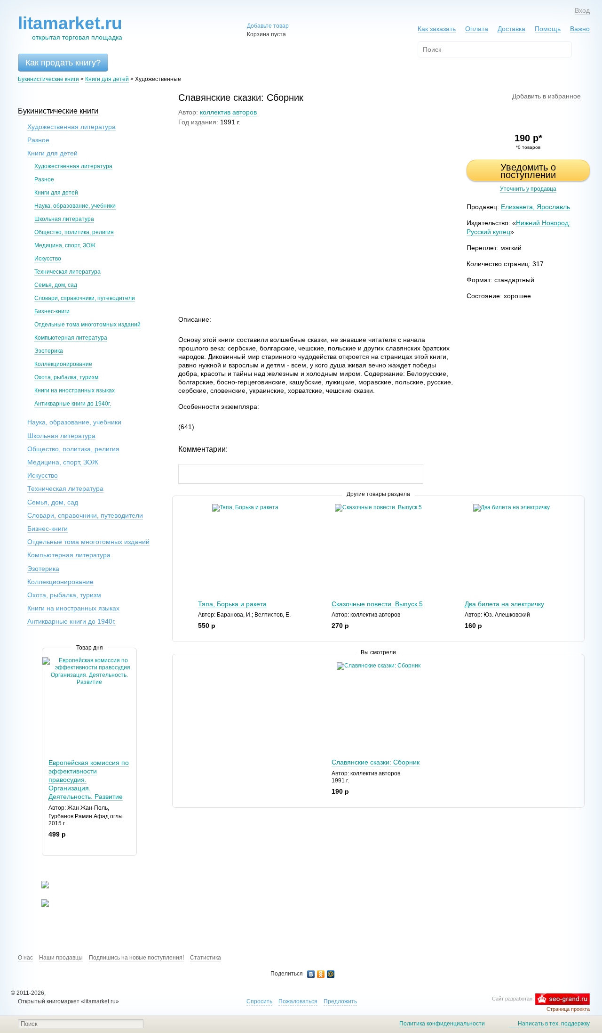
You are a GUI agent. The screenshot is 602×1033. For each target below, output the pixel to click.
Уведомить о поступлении (528, 171)
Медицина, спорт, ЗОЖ (64, 245)
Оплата (476, 29)
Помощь (548, 29)
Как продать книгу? (63, 62)
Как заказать (437, 29)
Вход (582, 10)
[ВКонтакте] (311, 974)
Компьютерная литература (70, 337)
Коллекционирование (63, 364)
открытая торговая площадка (70, 27)
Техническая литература (67, 271)
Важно (580, 29)
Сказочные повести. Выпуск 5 (377, 604)
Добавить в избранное (546, 96)
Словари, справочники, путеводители (84, 298)
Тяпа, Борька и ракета (232, 604)
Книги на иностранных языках (74, 390)
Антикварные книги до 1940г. (72, 403)
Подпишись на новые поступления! (136, 957)
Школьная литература (64, 219)
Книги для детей (107, 79)
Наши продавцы (61, 957)
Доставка (511, 29)
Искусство (47, 258)
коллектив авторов (228, 112)
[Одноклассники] (321, 974)
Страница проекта (568, 1009)
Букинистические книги (48, 79)
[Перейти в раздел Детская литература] (39, 886)
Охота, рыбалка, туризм (66, 377)
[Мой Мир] (331, 974)
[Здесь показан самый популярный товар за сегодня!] (48, 660)
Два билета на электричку (504, 604)
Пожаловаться (297, 1001)
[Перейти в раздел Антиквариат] (39, 905)
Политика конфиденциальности (442, 1023)
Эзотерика (48, 351)
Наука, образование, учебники (75, 206)
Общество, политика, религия (74, 232)
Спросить (259, 1001)
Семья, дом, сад (55, 285)
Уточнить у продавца (528, 189)
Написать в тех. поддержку (554, 1023)
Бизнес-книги (52, 311)
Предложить (340, 1001)
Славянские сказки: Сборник (376, 762)
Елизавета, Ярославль (535, 207)
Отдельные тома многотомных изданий (87, 324)
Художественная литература (71, 126)
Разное (38, 140)
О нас (25, 957)
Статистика (205, 957)
